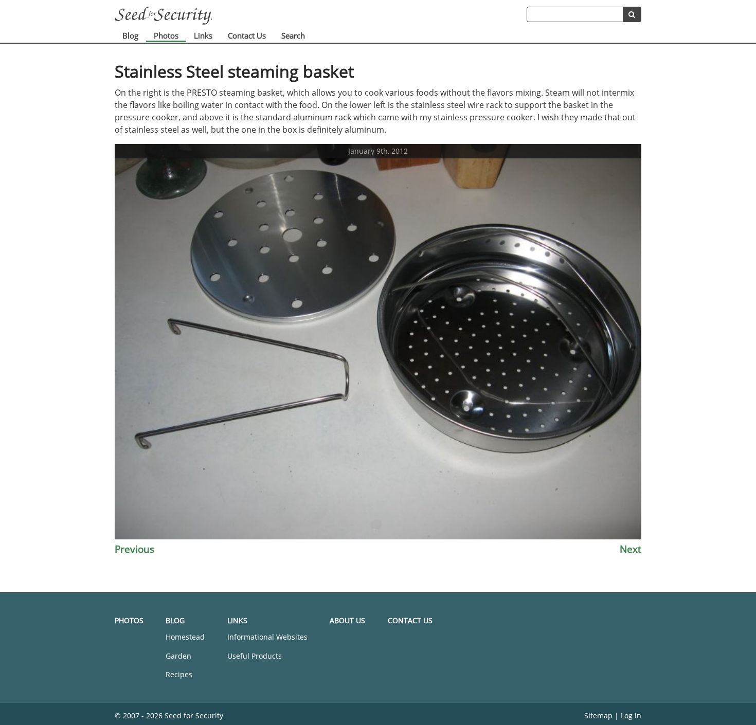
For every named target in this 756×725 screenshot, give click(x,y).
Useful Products (254, 656)
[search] (632, 14)
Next (630, 549)
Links (203, 35)
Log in (631, 715)
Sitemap (598, 715)
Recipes (179, 674)
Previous (134, 549)
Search (293, 35)
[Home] (321, 16)
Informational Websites (267, 637)
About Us (347, 620)
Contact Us (247, 35)
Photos (166, 35)
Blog (130, 35)
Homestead (185, 637)
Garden (178, 656)
